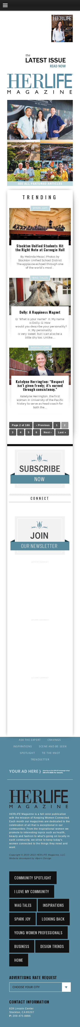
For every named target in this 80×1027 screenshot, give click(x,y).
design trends (52, 946)
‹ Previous (43, 425)
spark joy (22, 919)
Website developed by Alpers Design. (30, 858)
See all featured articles (40, 183)
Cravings (54, 740)
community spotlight (32, 877)
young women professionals (38, 932)
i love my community (31, 891)
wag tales (23, 905)
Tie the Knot (51, 753)
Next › (48, 432)
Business (21, 946)
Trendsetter (40, 760)
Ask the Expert (30, 740)
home (18, 960)
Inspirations (22, 746)
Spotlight (27, 753)
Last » (62, 432)
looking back (53, 919)
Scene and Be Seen (53, 746)
